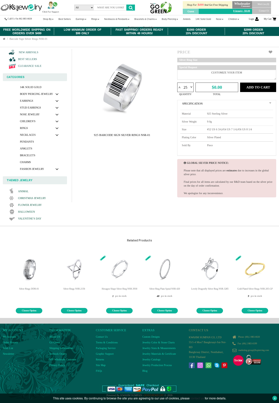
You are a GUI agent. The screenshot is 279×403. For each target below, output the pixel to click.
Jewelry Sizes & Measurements (159, 348)
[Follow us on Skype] (217, 365)
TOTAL (217, 94)
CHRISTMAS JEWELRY (32, 198)
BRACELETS (27, 155)
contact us (197, 398)
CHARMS (25, 162)
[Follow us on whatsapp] (208, 365)
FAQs (99, 370)
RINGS (24, 128)
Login (251, 19)
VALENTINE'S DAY (29, 218)
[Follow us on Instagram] (200, 365)
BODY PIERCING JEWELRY (36, 94)
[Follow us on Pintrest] (224, 365)
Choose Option (29, 310)
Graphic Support (105, 353)
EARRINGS (26, 100)
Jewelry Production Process (157, 365)
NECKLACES (28, 135)
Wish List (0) (263, 4)
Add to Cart (258, 87)
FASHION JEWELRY (32, 169)
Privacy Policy (57, 365)
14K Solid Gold (30, 87)
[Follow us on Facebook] (192, 365)
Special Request (188, 67)
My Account (9, 336)
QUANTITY (185, 94)
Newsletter (8, 353)
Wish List (8, 348)
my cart (267, 19)
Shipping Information (61, 348)
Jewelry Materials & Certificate (159, 353)
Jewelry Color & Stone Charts (158, 342)
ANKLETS (26, 148)
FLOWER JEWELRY (30, 205)
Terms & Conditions (107, 342)
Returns (100, 359)
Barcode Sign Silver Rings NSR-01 (28, 38)
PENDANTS (27, 141)
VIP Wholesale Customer (62, 359)
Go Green (54, 342)
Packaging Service (106, 348)
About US (54, 336)
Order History (10, 342)
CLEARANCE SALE (30, 66)
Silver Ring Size (188, 60)
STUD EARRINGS (30, 107)
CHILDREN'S (27, 121)
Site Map (101, 365)
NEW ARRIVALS (28, 52)
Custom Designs (151, 336)
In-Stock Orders (58, 353)
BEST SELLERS (27, 59)
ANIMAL (23, 191)
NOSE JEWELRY (30, 114)
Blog (144, 370)
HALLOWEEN (26, 211)
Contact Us (264, 10)
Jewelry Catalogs (151, 359)
